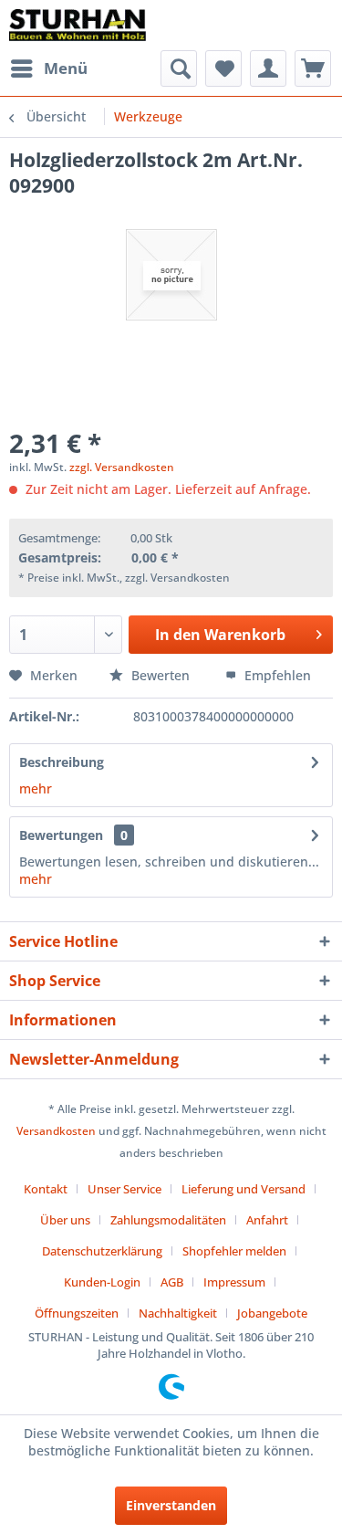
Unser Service (124, 1189)
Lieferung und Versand (243, 1189)
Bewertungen (61, 835)
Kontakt (45, 1189)
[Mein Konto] (268, 68)
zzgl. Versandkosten (121, 467)
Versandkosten (56, 1131)
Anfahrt (267, 1220)
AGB (172, 1282)
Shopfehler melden (234, 1251)
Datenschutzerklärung (102, 1251)
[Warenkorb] (313, 68)
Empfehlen (276, 675)
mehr (35, 788)
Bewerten (160, 675)
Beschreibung (61, 762)
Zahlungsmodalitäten (168, 1220)
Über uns (65, 1220)
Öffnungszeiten (77, 1313)
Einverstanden (171, 1505)
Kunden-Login (102, 1282)
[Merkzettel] (223, 68)
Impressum (234, 1282)
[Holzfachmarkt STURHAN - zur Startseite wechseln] (77, 25)
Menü (66, 68)
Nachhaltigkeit (178, 1313)
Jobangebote (272, 1313)
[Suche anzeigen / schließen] (179, 68)
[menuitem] (48, 68)
